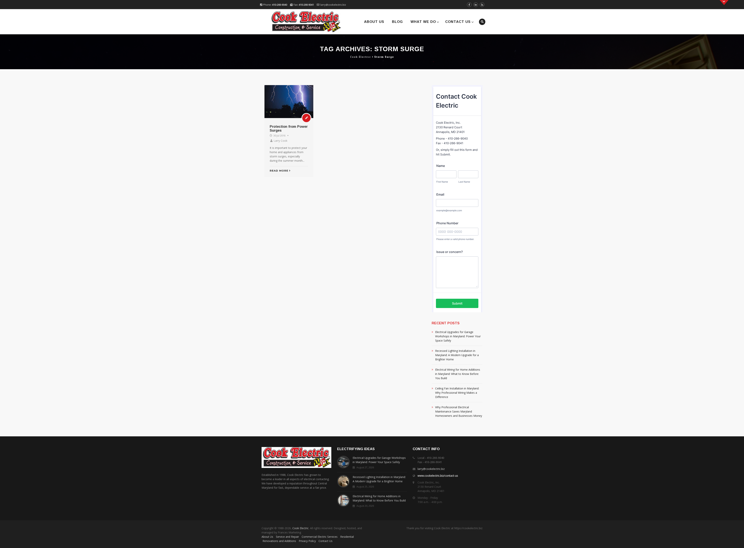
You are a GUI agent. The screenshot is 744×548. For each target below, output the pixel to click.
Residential (347, 537)
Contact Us (458, 22)
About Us (374, 22)
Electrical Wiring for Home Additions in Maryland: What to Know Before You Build (457, 374)
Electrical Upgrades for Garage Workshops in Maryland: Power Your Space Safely (458, 336)
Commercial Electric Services (320, 537)
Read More (279, 170)
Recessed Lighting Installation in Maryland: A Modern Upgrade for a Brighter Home (457, 355)
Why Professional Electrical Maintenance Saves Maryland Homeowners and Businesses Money (458, 411)
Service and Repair (287, 537)
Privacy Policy (307, 541)
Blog (397, 22)
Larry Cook (280, 140)
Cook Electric (300, 528)
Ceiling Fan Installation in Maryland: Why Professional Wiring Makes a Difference (457, 393)
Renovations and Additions (279, 541)
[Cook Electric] (301, 21)
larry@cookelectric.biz (333, 4)
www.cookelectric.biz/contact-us (438, 475)
